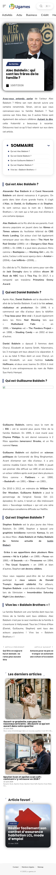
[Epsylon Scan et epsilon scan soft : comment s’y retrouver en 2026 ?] (28, 754)
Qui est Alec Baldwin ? (20, 151)
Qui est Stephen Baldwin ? (21, 165)
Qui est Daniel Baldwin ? (20, 156)
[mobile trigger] (5, 6)
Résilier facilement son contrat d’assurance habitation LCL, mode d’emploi (27, 833)
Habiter (13, 824)
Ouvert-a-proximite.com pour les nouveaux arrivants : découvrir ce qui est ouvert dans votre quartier (26, 724)
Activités (13, 64)
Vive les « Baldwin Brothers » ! (23, 169)
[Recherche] (41, 6)
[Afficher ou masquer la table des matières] (41, 145)
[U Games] (19, 6)
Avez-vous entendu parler (18, 98)
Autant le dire (45, 119)
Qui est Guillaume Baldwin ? (22, 160)
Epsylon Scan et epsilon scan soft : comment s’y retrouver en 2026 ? (22, 778)
